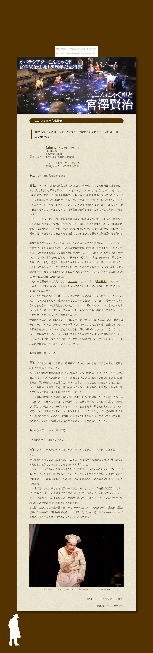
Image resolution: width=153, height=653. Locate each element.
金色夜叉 (101, 281)
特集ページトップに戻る (110, 606)
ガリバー (72, 281)
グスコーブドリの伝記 (67, 163)
